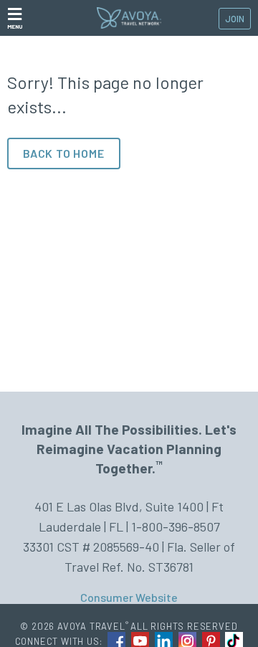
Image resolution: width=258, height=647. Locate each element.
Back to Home (64, 153)
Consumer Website (129, 597)
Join (234, 18)
